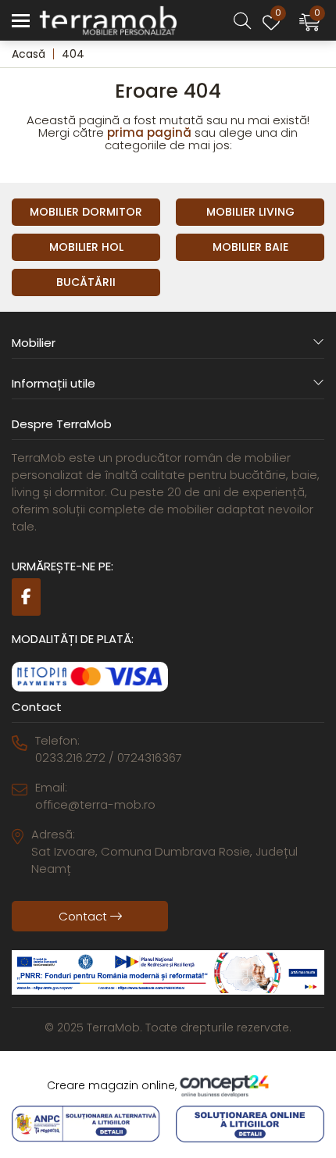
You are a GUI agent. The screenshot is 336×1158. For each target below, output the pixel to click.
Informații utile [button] (53, 383)
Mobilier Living (250, 212)
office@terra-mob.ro (95, 804)
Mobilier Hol (86, 247)
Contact (84, 916)
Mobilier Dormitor (86, 212)
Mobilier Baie (250, 247)
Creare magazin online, (113, 1085)
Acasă (28, 54)
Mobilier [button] (33, 342)
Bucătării (86, 282)
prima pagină (149, 132)
